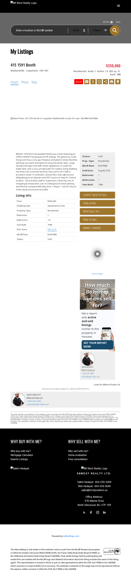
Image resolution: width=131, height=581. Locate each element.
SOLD (118, 22)
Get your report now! (95, 344)
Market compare (92, 228)
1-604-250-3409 (87, 373)
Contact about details (95, 195)
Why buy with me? (21, 451)
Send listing (89, 203)
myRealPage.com (71, 536)
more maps (97, 273)
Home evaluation (77, 455)
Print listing (89, 220)
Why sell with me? (78, 451)
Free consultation (77, 459)
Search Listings (19, 459)
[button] (84, 512)
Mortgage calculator (99, 211)
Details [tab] (15, 82)
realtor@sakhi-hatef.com (90, 376)
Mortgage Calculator (22, 455)
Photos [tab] (25, 82)
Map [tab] (34, 82)
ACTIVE (106, 22)
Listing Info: (24, 195)
